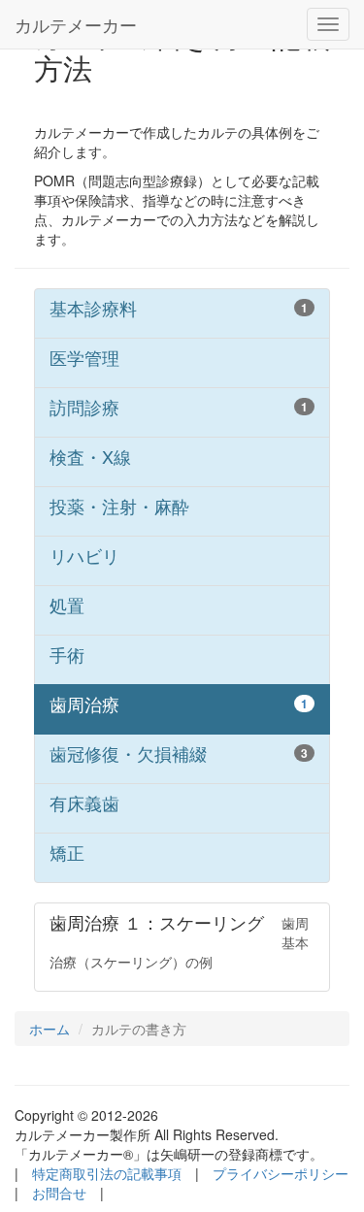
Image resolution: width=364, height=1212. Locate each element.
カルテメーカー (76, 24)
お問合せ (59, 1192)
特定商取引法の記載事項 (107, 1173)
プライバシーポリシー (280, 1173)
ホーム (49, 1028)
